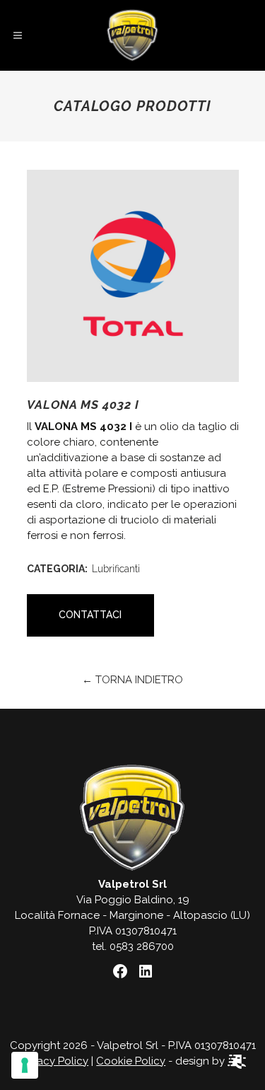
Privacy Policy (53, 1061)
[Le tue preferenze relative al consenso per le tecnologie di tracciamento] (24, 1065)
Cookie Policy (130, 1061)
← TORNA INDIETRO (132, 679)
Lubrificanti (116, 568)
